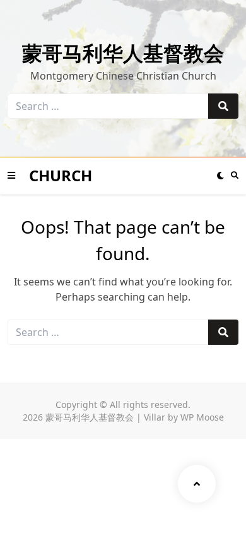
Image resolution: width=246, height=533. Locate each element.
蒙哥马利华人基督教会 (123, 52)
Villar (154, 417)
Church (60, 175)
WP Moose (202, 417)
